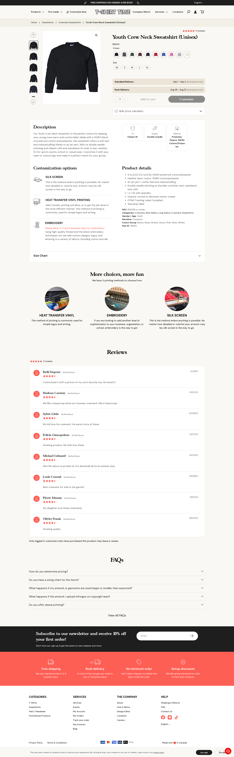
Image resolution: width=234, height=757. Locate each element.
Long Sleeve (164, 212)
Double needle (154, 136)
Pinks (168, 222)
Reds (174, 222)
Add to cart (147, 99)
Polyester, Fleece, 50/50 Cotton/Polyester (177, 141)
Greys (162, 222)
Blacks (140, 222)
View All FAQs (117, 615)
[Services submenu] (167, 12)
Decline (223, 752)
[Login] (195, 12)
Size (115, 62)
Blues (147, 222)
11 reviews (200, 30)
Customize (187, 99)
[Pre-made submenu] (61, 12)
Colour (116, 48)
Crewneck (140, 212)
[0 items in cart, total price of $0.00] (202, 12)
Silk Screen (54, 177)
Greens (154, 222)
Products (36, 11)
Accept (204, 752)
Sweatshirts (48, 22)
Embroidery (54, 223)
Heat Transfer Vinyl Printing (68, 200)
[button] (96, 35)
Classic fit (132, 136)
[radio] (116, 54)
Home (34, 22)
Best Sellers (151, 212)
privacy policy (159, 752)
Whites (181, 222)
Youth (140, 216)
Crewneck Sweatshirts (70, 22)
